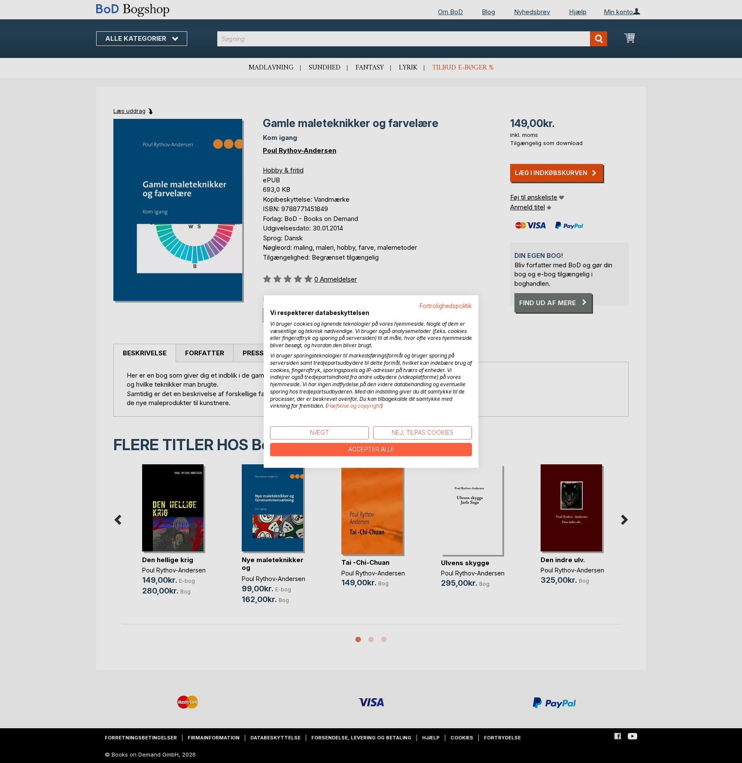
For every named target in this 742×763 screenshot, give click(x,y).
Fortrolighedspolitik (446, 306)
